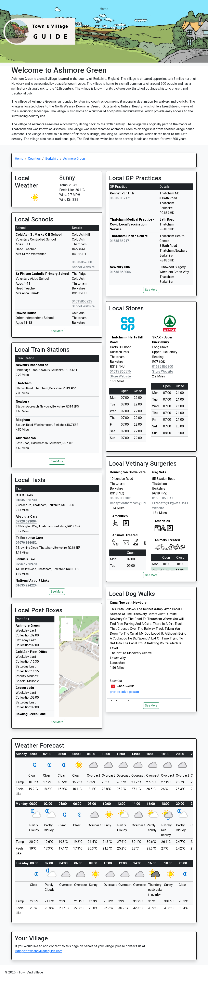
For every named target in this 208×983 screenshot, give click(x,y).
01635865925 (82, 301)
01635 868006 (120, 272)
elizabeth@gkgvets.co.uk (170, 503)
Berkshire (51, 158)
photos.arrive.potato (124, 692)
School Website (83, 267)
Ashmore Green (74, 158)
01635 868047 (162, 498)
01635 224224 (26, 585)
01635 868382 (120, 498)
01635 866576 (120, 371)
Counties (34, 158)
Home (104, 9)
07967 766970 (26, 564)
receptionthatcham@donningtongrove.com (141, 503)
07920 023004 (26, 521)
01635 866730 (26, 500)
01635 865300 (162, 366)
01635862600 (82, 262)
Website (158, 508)
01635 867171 (120, 198)
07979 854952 (26, 543)
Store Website (120, 376)
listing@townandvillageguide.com (38, 951)
